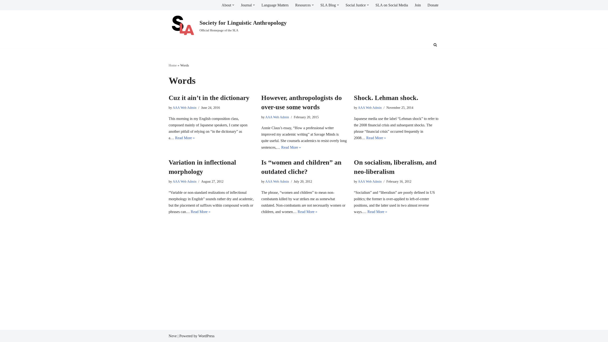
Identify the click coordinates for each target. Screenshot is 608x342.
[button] (233, 5)
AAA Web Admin (184, 107)
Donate (433, 5)
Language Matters (275, 5)
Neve (173, 336)
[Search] (435, 45)
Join (418, 5)
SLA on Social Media (391, 5)
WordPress (206, 336)
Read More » (185, 138)
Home (173, 65)
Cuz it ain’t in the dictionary (209, 97)
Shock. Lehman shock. (386, 97)
